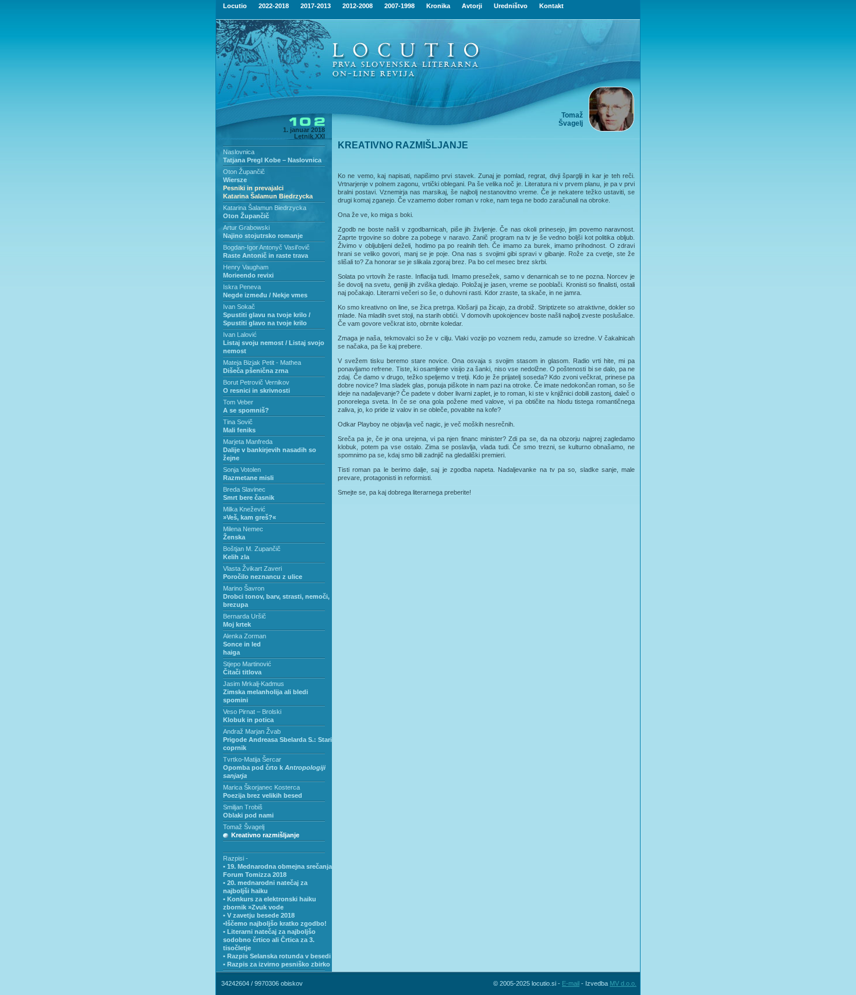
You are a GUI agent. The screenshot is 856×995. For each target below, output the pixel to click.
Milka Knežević (244, 509)
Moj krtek (237, 624)
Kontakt (551, 5)
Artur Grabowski (246, 227)
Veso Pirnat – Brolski (252, 711)
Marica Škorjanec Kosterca (261, 787)
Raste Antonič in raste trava (265, 255)
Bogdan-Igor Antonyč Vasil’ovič (266, 247)
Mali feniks (239, 430)
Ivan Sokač (239, 306)
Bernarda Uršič (244, 616)
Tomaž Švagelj (243, 826)
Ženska (234, 537)
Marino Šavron (243, 588)
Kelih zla (236, 556)
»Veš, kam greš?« (249, 517)
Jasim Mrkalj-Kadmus (253, 683)
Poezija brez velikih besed (262, 795)
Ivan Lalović (240, 334)
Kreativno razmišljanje (265, 834)
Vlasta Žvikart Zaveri (252, 568)
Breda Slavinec (244, 489)
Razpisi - (235, 858)
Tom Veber (238, 402)
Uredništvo (511, 5)
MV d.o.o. (623, 983)
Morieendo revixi (248, 275)
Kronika (438, 5)
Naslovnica (238, 151)
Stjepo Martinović (247, 663)
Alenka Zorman (244, 635)
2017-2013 (315, 5)
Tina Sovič (238, 421)
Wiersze (268, 188)
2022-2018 (274, 5)
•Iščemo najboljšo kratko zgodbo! (275, 923)
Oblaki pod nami (248, 815)
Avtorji (472, 5)
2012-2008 (357, 5)
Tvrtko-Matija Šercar (252, 759)
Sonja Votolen (242, 469)
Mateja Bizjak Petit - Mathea (262, 362)
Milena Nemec (243, 528)
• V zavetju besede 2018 (259, 915)
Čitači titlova (242, 672)
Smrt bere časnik (248, 497)
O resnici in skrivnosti (256, 390)
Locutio (235, 5)
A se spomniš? (246, 410)
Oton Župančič (244, 171)
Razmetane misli (248, 477)
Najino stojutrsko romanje (263, 235)
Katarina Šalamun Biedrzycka (264, 207)
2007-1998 (399, 5)
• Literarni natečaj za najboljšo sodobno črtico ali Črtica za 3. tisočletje (269, 939)
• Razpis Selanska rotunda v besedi (277, 956)
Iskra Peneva (242, 286)
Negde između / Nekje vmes (265, 295)
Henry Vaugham (245, 267)
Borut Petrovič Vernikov (256, 382)
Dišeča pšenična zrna (255, 370)
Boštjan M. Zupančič (252, 548)
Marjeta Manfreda (248, 441)
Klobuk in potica (248, 719)
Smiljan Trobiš (243, 807)
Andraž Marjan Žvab (252, 731)
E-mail (570, 983)
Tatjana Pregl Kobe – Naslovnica (272, 160)
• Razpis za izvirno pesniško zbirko (276, 964)
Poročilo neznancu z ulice (262, 576)
